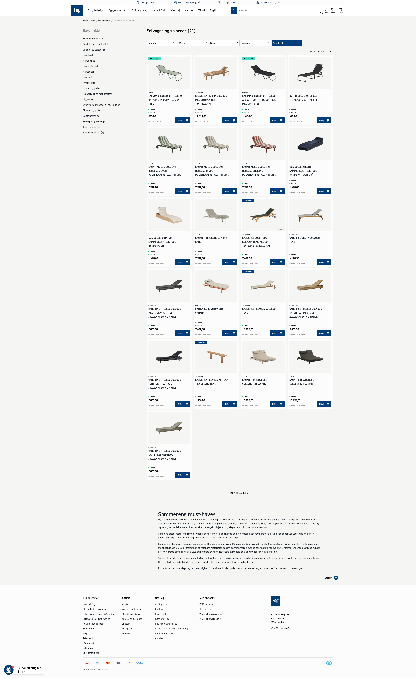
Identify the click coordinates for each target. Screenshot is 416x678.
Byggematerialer (118, 10)
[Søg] (234, 10)
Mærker (189, 10)
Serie (213, 43)
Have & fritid (159, 10)
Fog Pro (214, 10)
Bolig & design (95, 10)
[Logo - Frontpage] (77, 10)
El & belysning (139, 10)
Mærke (182, 43)
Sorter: (313, 51)
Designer (246, 43)
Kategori (152, 43)
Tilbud (201, 10)
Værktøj (175, 10)
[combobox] (274, 10)
